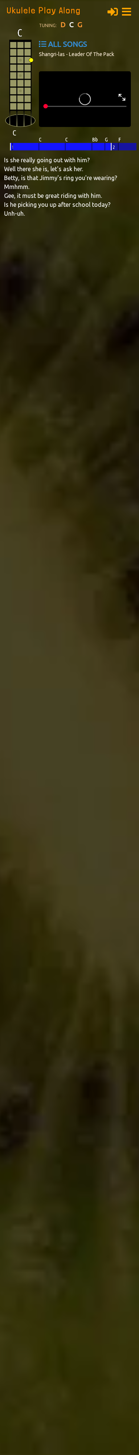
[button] (128, 11)
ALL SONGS (67, 44)
